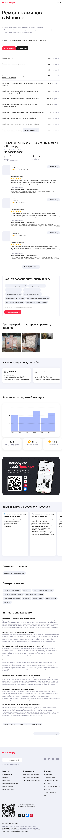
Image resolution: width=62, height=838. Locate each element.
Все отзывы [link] (6, 780)
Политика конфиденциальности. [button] (20, 831)
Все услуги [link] (5, 777)
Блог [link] (45, 795)
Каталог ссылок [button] (7, 786)
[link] (9, 48)
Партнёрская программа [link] (52, 786)
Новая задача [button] (7, 774)
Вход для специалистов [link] (31, 777)
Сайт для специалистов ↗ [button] (32, 774)
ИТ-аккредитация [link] (49, 777)
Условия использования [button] (10, 783)
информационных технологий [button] (11, 828)
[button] (53, 166)
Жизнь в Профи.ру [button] (50, 792)
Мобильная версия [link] (8, 789)
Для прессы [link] (48, 783)
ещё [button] (27, 379)
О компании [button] (48, 774)
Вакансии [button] (47, 789)
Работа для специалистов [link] (31, 780)
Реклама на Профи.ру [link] (51, 780)
